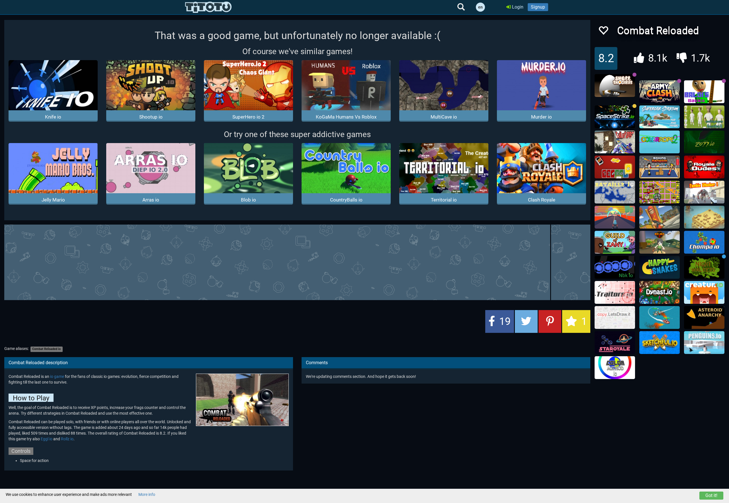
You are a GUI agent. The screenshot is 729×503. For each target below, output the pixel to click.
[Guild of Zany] (615, 242)
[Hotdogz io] (659, 217)
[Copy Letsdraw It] (615, 317)
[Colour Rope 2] (659, 142)
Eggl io (46, 439)
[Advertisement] (297, 261)
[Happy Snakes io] (659, 267)
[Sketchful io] (659, 342)
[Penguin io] (704, 342)
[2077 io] (704, 142)
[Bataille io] (615, 192)
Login (517, 7)
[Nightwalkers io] (704, 267)
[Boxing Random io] (659, 167)
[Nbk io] (615, 267)
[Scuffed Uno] (615, 167)
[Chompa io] (704, 242)
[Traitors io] (615, 292)
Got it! (711, 495)
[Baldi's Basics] (704, 91)
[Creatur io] (704, 292)
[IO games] (208, 7)
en (480, 7)
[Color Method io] (615, 367)
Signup (538, 7)
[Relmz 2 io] (659, 242)
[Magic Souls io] (659, 192)
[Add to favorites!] (603, 32)
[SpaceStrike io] (615, 116)
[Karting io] (615, 217)
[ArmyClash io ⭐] (659, 91)
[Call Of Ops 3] (615, 142)
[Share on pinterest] (549, 321)
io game (57, 376)
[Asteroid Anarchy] (704, 317)
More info (146, 494)
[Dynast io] (659, 292)
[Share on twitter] (526, 321)
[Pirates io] (659, 317)
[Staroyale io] (615, 342)
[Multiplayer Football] (704, 116)
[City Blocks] (704, 217)
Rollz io (67, 439)
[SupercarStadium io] (659, 116)
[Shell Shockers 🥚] (615, 85)
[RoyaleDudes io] (704, 167)
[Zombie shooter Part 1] (704, 192)
